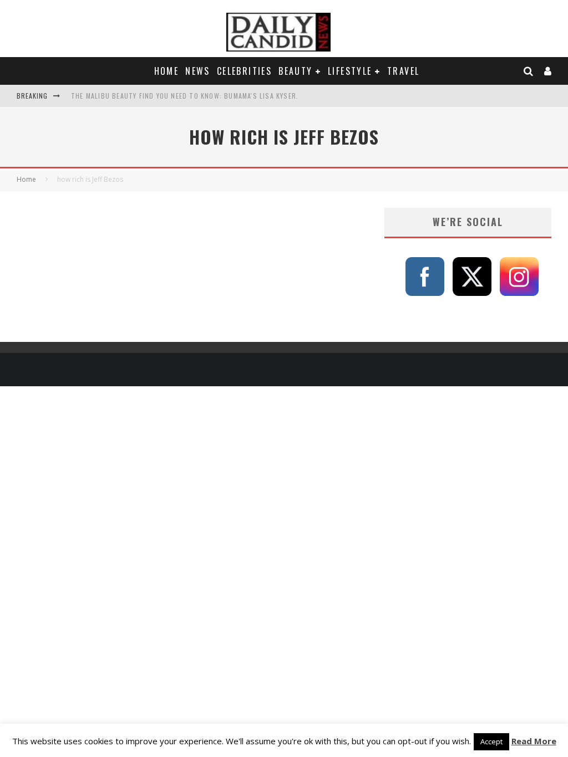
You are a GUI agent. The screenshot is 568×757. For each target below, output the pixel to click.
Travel (403, 71)
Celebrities (244, 71)
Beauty (295, 71)
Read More (533, 740)
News (197, 71)
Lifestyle (350, 71)
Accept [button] (491, 741)
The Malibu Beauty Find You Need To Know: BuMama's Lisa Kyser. (184, 95)
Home (166, 71)
